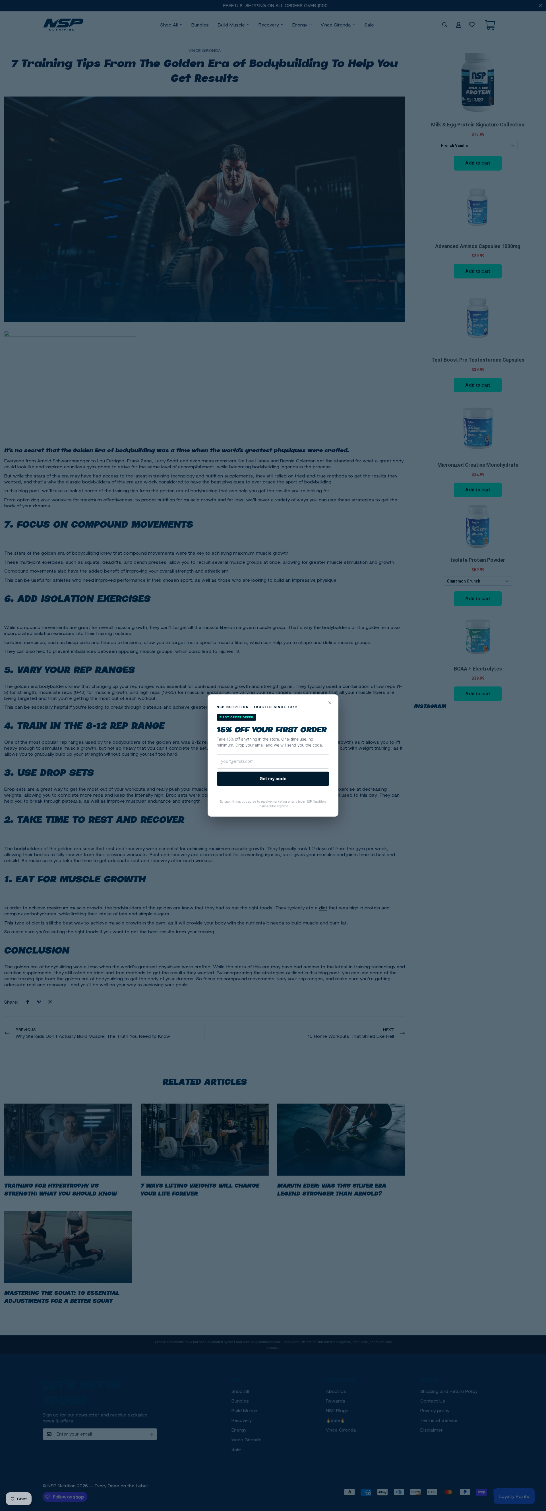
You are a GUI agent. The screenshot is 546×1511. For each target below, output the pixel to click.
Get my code (273, 778)
